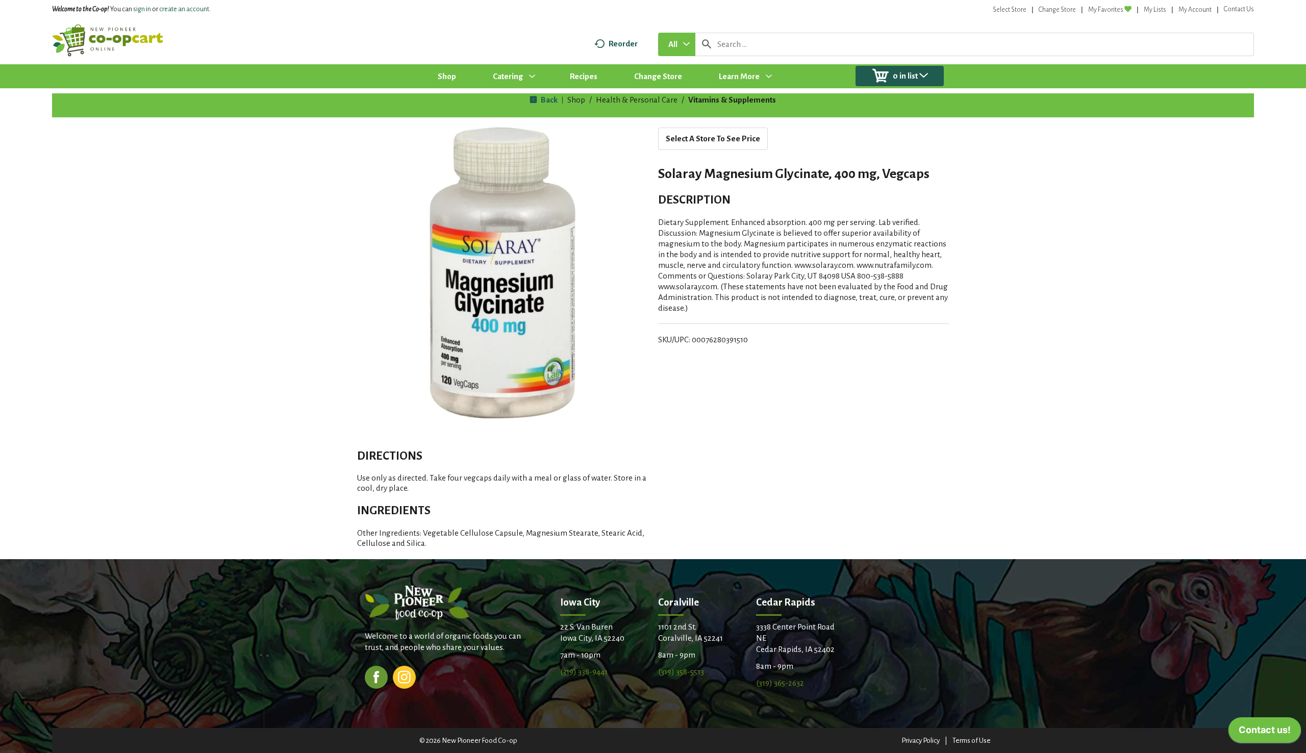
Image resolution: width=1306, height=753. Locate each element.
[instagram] (404, 676)
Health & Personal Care (636, 99)
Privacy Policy (920, 740)
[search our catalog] (706, 44)
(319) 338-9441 (584, 671)
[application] (1264, 732)
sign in (142, 9)
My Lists (1155, 9)
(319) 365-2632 (780, 683)
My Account (1195, 9)
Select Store (1009, 9)
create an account (184, 9)
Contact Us (1239, 9)
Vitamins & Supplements (732, 99)
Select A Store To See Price (713, 138)
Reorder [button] (623, 43)
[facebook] (376, 676)
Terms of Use (971, 740)
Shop (576, 99)
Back (548, 99)
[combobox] (676, 44)
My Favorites (1105, 9)
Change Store (1057, 9)
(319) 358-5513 (681, 671)
